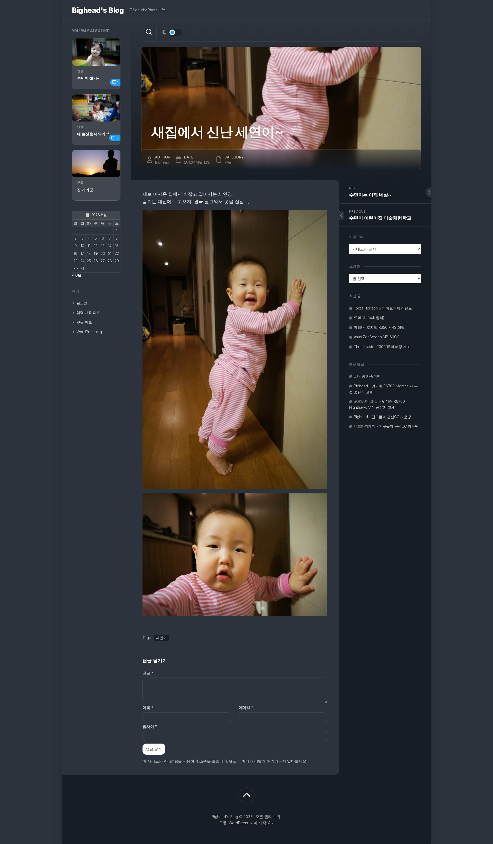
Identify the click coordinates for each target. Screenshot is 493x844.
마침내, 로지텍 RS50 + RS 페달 (379, 327)
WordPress (238, 822)
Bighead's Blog (98, 10)
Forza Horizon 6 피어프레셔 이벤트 (383, 308)
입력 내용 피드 (88, 312)
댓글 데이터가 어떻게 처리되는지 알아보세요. (268, 761)
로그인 (82, 303)
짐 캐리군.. (86, 189)
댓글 (148, 673)
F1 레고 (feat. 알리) (369, 317)
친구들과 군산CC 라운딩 (391, 417)
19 (96, 253)
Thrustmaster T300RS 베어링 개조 (382, 346)
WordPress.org (89, 332)
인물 (80, 71)
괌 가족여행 (371, 376)
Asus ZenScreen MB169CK (376, 337)
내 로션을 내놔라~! (93, 134)
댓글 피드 (84, 322)
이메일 (246, 707)
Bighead (162, 162)
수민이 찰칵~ (88, 78)
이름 (148, 707)
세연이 (161, 637)
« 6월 (76, 275)
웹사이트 (150, 726)
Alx (270, 822)
